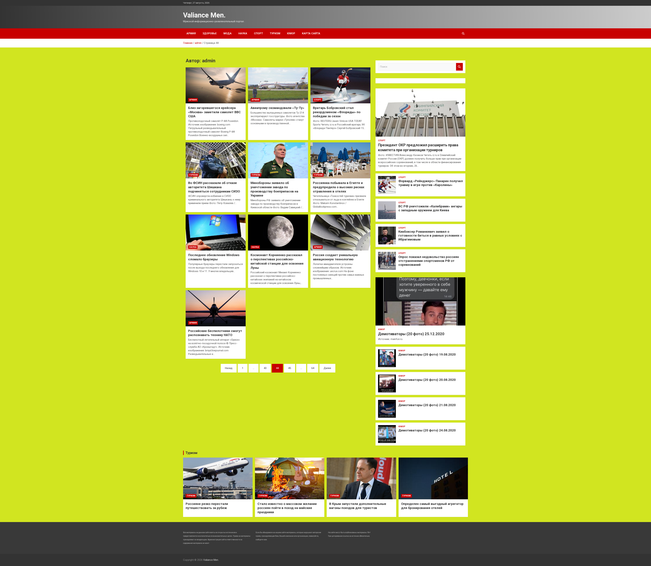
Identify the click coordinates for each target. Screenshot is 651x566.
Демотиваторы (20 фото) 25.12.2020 (411, 334)
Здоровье (210, 33)
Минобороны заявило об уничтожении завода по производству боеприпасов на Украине (274, 189)
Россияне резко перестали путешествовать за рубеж (207, 506)
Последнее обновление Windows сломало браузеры (213, 257)
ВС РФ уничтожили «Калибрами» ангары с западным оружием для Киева (430, 208)
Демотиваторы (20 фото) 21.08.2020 (427, 405)
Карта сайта (311, 33)
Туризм (275, 33)
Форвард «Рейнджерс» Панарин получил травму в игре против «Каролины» (430, 183)
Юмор (291, 33)
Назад (228, 368)
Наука (242, 33)
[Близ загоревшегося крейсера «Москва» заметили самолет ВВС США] (215, 85)
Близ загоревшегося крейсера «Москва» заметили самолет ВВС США (214, 112)
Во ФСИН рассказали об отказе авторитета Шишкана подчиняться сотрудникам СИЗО (214, 187)
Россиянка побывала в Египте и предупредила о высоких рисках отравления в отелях (338, 187)
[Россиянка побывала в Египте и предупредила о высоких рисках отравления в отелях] (340, 160)
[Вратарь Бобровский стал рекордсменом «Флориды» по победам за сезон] (340, 85)
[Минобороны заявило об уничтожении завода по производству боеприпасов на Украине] (278, 160)
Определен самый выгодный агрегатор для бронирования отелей (432, 506)
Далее (327, 368)
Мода (227, 33)
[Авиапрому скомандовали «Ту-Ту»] (278, 85)
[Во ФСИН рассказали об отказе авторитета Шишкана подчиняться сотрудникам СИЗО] (215, 160)
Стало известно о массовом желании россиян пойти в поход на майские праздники (287, 508)
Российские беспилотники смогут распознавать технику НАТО (215, 333)
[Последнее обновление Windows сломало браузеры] (215, 232)
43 (265, 368)
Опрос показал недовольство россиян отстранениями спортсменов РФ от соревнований (428, 261)
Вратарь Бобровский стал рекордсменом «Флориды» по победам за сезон (336, 112)
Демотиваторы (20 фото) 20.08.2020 (427, 380)
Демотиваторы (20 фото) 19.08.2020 (427, 354)
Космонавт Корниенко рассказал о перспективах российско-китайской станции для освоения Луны (277, 261)
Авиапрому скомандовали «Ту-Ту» (277, 108)
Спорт (258, 33)
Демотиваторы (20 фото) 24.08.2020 (427, 430)
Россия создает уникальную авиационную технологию (335, 257)
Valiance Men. (204, 15)
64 (312, 368)
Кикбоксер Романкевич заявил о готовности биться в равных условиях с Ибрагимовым (430, 235)
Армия (191, 33)
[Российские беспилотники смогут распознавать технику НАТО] (215, 308)
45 (289, 368)
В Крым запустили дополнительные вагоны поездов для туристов (357, 506)
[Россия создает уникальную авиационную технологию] (340, 232)
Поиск (459, 67)
